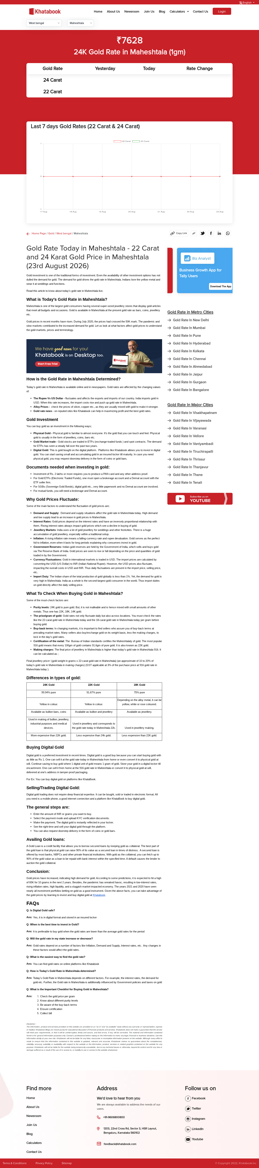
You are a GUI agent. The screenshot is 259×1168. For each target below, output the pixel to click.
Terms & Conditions (14, 1163)
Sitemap (67, 1163)
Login (222, 11)
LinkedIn (197, 1129)
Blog (162, 11)
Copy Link (181, 233)
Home (99, 11)
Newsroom (131, 11)
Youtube (197, 1139)
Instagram (198, 1119)
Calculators (177, 11)
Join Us (149, 11)
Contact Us (200, 11)
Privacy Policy (44, 1163)
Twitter (196, 1108)
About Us (113, 11)
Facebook (198, 1098)
